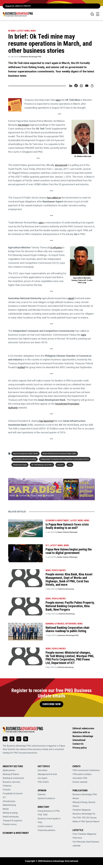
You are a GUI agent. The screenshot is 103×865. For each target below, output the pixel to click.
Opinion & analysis (46, 798)
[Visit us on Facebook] (12, 738)
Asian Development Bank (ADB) (25, 453)
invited (21, 367)
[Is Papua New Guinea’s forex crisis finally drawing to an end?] (25, 528)
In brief (12, 30)
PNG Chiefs (43, 782)
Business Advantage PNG (31, 56)
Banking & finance (11, 774)
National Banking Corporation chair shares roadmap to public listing (68, 629)
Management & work (47, 774)
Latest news (23, 30)
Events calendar (80, 782)
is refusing (56, 247)
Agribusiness (9, 770)
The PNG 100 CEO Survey (85, 817)
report (71, 298)
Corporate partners (46, 830)
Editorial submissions (83, 728)
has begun (23, 124)
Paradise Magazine (82, 810)
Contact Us (78, 743)
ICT (47, 545)
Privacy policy (80, 747)
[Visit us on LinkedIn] (5, 738)
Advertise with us (81, 732)
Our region (42, 778)
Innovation (42, 770)
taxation (60, 465)
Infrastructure (9, 801)
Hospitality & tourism (13, 793)
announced (61, 165)
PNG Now (77, 838)
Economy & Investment (57, 520)
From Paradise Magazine (84, 834)
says (58, 100)
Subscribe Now (51, 704)
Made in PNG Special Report (86, 821)
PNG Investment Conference (86, 770)
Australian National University (24, 459)
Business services (11, 782)
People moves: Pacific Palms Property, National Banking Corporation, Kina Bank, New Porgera (70, 606)
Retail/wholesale (11, 816)
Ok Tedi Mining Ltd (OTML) (41, 465)
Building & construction (13, 778)
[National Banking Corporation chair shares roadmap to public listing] (25, 631)
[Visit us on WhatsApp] (18, 738)
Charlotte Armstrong (66, 589)
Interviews (70, 623)
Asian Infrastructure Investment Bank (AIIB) (59, 453)
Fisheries (7, 785)
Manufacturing (9, 805)
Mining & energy (10, 813)
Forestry (7, 789)
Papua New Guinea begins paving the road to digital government (69, 551)
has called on (54, 197)
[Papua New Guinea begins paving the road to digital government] (25, 553)
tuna (70, 465)
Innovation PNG (80, 778)
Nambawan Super (20, 465)
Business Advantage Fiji (84, 813)
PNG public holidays (82, 774)
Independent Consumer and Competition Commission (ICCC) (65, 459)
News (33, 30)
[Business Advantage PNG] (18, 14)
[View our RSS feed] (25, 738)
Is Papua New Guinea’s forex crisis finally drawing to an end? (67, 526)
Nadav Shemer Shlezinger (67, 532)
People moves (59, 570)
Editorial (41, 794)
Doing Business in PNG (49, 811)
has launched (46, 420)
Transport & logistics (12, 820)
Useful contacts (45, 826)
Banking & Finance (55, 623)
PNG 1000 (42, 814)
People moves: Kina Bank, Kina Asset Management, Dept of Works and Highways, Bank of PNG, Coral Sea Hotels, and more (69, 579)
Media (6, 809)
